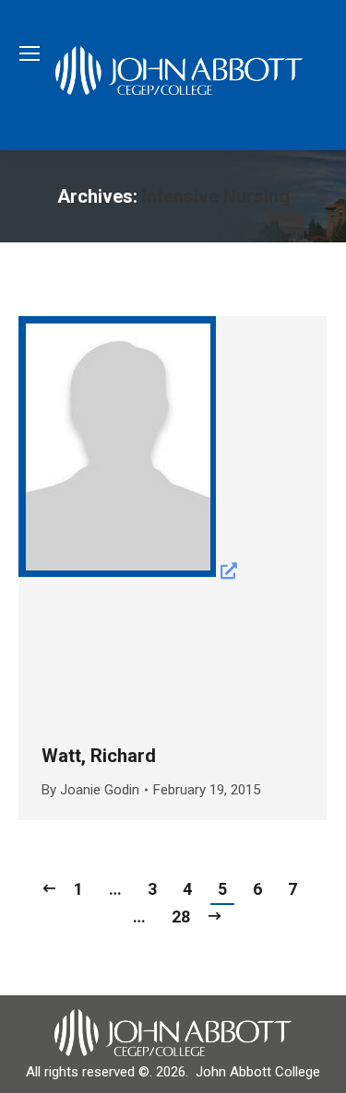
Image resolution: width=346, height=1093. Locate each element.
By (90, 790)
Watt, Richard (99, 756)
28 (181, 916)
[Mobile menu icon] (29, 53)
